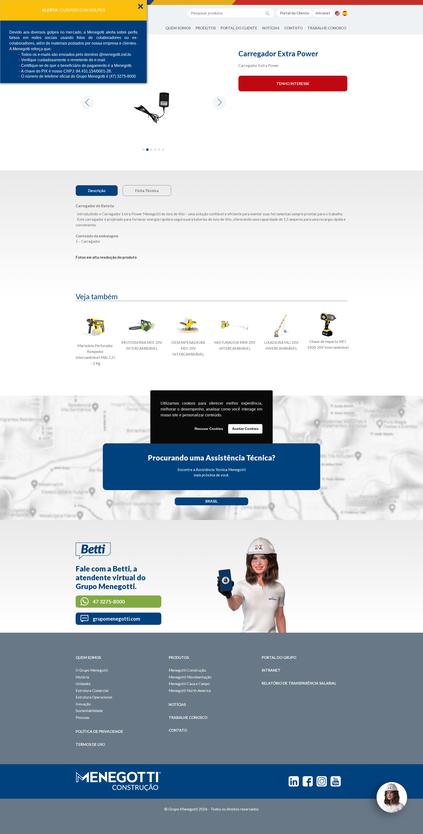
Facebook (308, 781)
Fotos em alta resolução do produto (106, 257)
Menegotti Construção (187, 670)
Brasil (211, 501)
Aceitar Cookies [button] (245, 429)
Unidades (83, 683)
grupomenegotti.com (116, 619)
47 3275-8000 (109, 601)
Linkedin (294, 781)
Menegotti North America (190, 690)
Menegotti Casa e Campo (189, 683)
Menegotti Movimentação (190, 677)
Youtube (335, 781)
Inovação (83, 704)
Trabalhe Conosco (326, 28)
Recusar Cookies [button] (209, 429)
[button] (87, 102)
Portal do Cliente (294, 13)
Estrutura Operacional (94, 697)
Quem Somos (178, 28)
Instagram (322, 781)
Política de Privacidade (99, 731)
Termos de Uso (90, 744)
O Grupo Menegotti (92, 670)
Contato (293, 28)
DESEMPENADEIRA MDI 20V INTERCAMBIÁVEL (188, 348)
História (82, 677)
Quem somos (88, 657)
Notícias (270, 28)
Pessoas (82, 717)
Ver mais (95, 375)
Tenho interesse (292, 83)
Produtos (206, 28)
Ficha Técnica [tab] (147, 190)
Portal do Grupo (279, 657)
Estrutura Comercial (92, 690)
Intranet (323, 13)
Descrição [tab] (96, 190)
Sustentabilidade (89, 710)
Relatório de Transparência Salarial (299, 683)
